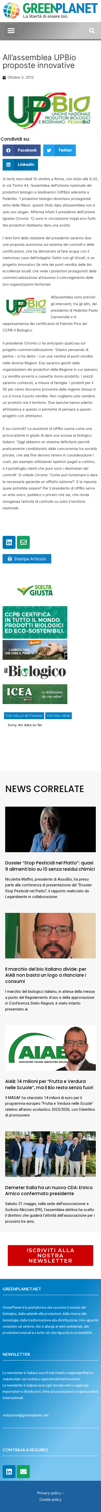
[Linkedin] (9, 542)
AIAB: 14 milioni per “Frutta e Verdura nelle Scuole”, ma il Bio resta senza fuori (49, 1084)
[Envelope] (23, 542)
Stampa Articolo (30, 558)
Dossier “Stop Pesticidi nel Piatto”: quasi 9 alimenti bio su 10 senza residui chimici (50, 866)
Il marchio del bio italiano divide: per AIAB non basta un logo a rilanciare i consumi (45, 975)
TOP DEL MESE (58, 716)
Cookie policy (50, 1499)
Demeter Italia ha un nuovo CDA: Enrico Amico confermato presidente (49, 1190)
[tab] (24, 715)
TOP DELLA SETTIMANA (24, 716)
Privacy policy (49, 1493)
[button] (11, 30)
